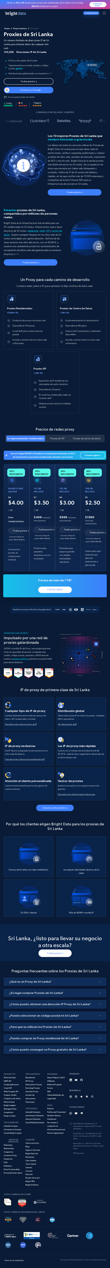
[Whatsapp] (70, 1113)
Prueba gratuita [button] (91, 13)
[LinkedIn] (70, 1080)
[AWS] (7, 1201)
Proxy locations (20, 28)
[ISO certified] (8, 1244)
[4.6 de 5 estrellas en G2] (23, 104)
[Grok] (92, 1096)
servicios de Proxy (20, 659)
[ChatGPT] (70, 1096)
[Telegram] (81, 1113)
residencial (33, 230)
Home (7, 28)
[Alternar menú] (104, 13)
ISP (48, 230)
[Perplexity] (76, 1096)
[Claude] (86, 1096)
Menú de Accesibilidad (14, 1260)
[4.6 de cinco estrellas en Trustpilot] (8, 104)
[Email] (76, 1113)
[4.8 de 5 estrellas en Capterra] (37, 104)
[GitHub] (81, 1080)
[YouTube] (76, 1080)
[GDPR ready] (23, 1244)
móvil (42, 230)
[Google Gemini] (81, 1096)
